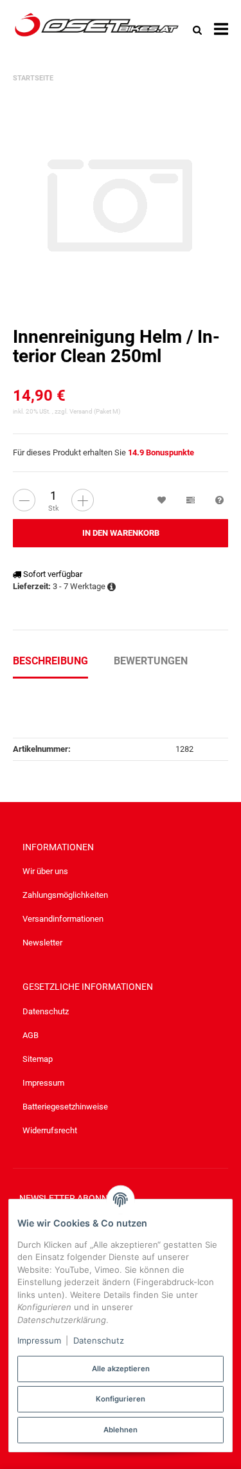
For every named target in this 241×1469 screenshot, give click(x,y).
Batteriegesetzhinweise (65, 1106)
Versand (81, 411)
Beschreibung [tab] (50, 661)
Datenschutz (45, 1011)
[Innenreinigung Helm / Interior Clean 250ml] (120, 203)
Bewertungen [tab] (151, 661)
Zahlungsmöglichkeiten (65, 895)
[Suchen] (197, 30)
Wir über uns (45, 871)
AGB (30, 1035)
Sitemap (37, 1059)
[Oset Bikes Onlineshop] (97, 29)
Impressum (43, 1083)
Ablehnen (120, 1429)
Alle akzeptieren (121, 1368)
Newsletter (42, 942)
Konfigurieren (120, 1398)
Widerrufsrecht (49, 1130)
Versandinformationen (62, 919)
